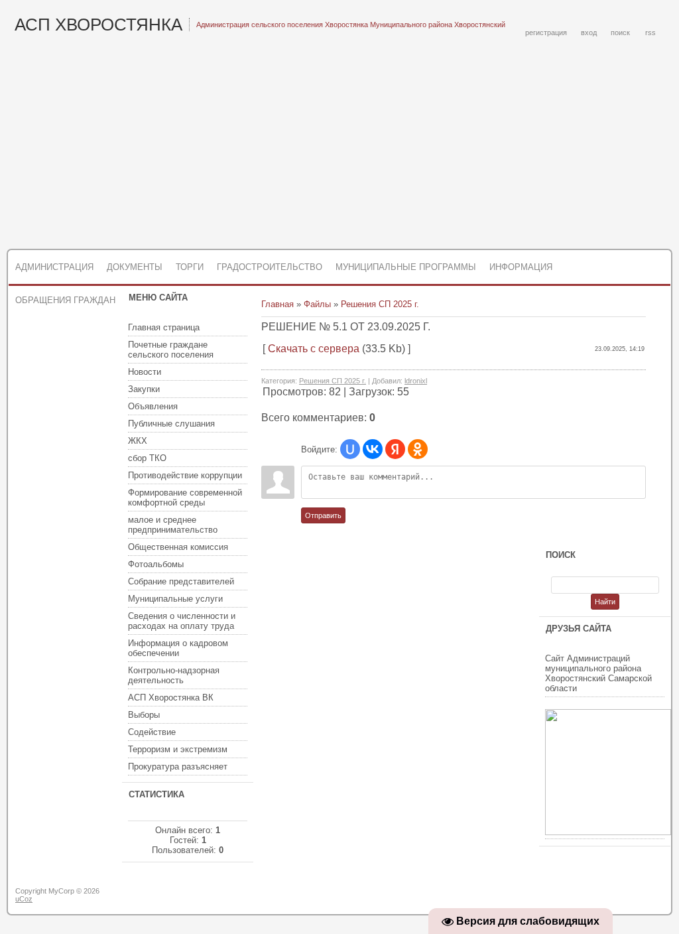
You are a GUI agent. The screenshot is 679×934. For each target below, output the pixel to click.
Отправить (323, 515)
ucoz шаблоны (620, 896)
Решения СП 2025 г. (380, 304)
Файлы (317, 304)
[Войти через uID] (350, 449)
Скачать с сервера (313, 348)
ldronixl (415, 381)
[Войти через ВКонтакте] (373, 449)
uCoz (23, 899)
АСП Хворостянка (98, 24)
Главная (277, 304)
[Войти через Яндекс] (395, 449)
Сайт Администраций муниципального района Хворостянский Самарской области (598, 673)
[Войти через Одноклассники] (418, 449)
